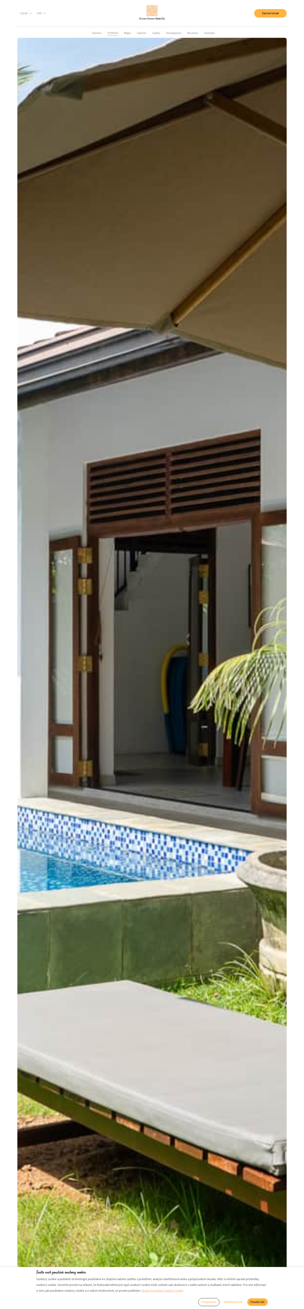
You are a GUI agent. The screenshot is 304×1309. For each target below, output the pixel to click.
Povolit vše (257, 1302)
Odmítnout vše (233, 1302)
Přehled (113, 33)
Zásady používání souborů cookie (162, 1291)
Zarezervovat (270, 13)
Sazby (156, 33)
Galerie (141, 33)
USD (39, 13)
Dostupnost (173, 33)
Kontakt (209, 33)
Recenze (192, 33)
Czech (24, 13)
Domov (96, 33)
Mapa (127, 33)
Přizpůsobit (209, 1302)
